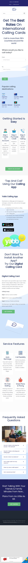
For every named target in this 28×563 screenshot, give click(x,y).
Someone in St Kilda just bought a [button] (14, 558)
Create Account (16, 4)
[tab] (14, 445)
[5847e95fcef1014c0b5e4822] (8, 228)
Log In (10, 4)
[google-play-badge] (8, 223)
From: (3, 57)
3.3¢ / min (18, 97)
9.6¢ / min (7, 106)
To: (2, 66)
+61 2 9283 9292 (15, 1)
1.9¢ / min (4, 97)
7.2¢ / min (17, 106)
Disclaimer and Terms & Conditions (10, 522)
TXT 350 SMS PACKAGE (13, 558)
